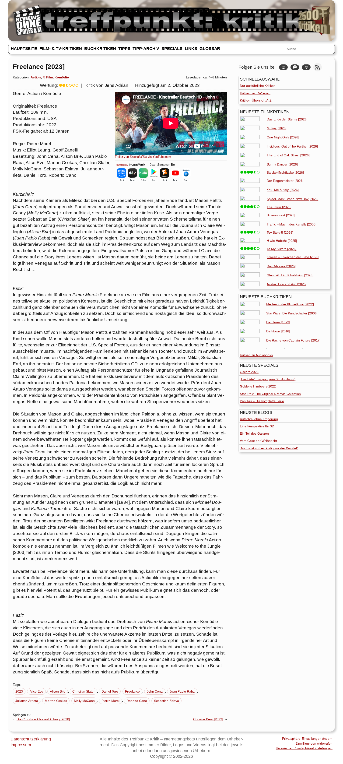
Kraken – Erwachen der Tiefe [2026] (293, 257)
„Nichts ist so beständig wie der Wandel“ (269, 448)
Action (36, 77)
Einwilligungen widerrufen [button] (313, 743)
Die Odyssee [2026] (281, 266)
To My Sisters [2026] (281, 249)
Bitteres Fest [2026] (281, 215)
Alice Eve (36, 691)
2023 (19, 691)
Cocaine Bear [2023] (208, 719)
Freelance (132, 691)
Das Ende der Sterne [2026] (287, 119)
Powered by (122, 164)
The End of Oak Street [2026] (288, 155)
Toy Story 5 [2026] (280, 232)
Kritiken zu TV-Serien (255, 93)
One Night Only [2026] (283, 137)
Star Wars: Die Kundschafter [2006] (292, 313)
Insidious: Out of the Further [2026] (292, 146)
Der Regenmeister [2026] (285, 181)
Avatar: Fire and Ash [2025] (286, 284)
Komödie (62, 77)
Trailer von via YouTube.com (143, 156)
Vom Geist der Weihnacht (258, 441)
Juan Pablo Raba (182, 691)
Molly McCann (84, 701)
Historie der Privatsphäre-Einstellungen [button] (304, 748)
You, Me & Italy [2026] (283, 190)
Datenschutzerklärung (30, 739)
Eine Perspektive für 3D (257, 426)
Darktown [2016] (278, 331)
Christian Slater (83, 691)
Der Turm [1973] (278, 322)
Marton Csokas (56, 701)
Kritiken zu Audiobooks (256, 355)
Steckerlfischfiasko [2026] (285, 172)
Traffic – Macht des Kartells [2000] (291, 224)
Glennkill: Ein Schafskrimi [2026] (290, 275)
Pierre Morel (110, 701)
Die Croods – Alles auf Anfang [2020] (43, 719)
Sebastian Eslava (166, 701)
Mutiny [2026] (277, 128)
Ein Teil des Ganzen (254, 433)
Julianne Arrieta (26, 701)
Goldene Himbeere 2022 (258, 386)
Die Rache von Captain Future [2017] (293, 340)
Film (49, 77)
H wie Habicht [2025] (282, 241)
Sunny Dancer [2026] (282, 164)
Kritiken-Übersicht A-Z (256, 100)
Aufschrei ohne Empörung (259, 419)
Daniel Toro (110, 691)
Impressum (20, 745)
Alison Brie (57, 691)
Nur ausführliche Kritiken (258, 86)
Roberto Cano (136, 701)
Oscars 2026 (249, 372)
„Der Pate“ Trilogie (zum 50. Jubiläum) (267, 379)
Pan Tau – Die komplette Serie (262, 401)
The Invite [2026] (279, 207)
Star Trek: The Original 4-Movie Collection (270, 394)
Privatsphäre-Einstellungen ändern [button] (307, 738)
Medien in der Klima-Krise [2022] (290, 304)
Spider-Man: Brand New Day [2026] (292, 199)
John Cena (155, 691)
